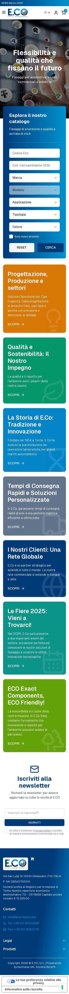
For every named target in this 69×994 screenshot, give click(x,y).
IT (45, 12)
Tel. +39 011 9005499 (23, 923)
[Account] (56, 12)
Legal (7, 941)
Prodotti (9, 949)
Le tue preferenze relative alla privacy (38, 981)
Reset (22, 247)
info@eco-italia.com (22, 917)
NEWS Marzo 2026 (12, 3)
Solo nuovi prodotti (27, 236)
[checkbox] (11, 236)
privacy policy (43, 830)
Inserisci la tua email (23, 813)
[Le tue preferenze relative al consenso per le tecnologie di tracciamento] (62, 987)
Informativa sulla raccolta (23, 989)
